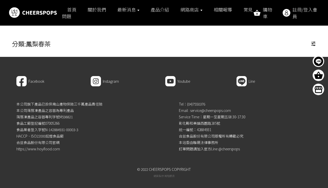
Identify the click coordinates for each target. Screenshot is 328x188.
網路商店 (189, 9)
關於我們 (97, 9)
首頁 (71, 9)
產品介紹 (160, 9)
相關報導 (223, 9)
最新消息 (126, 9)
